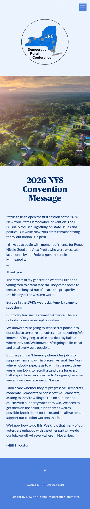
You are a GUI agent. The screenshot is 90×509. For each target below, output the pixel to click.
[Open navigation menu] (83, 7)
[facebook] (45, 471)
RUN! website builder (52, 484)
